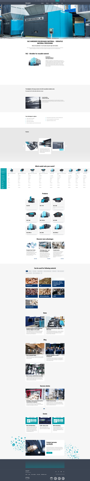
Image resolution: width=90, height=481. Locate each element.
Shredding (30, 38)
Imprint (29, 474)
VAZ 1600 (43, 171)
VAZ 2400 (78, 171)
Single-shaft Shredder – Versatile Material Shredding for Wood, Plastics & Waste (39, 38)
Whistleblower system (43, 474)
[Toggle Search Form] (64, 0)
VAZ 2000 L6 (70, 171)
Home (26, 38)
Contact (26, 474)
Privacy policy (38, 474)
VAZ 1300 (32, 171)
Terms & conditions (33, 474)
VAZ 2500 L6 (85, 171)
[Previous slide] (24, 146)
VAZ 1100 (22, 171)
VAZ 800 (12, 171)
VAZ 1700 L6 (52, 171)
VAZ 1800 (62, 171)
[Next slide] (66, 146)
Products (28, 38)
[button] (44, 408)
